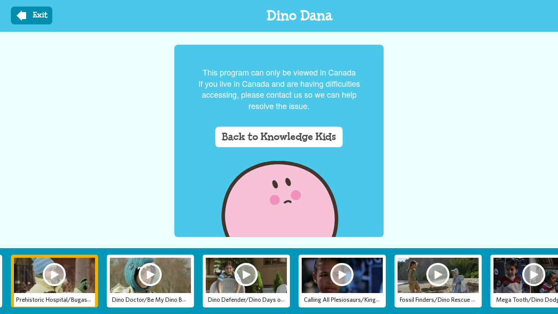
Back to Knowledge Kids (279, 136)
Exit (40, 15)
